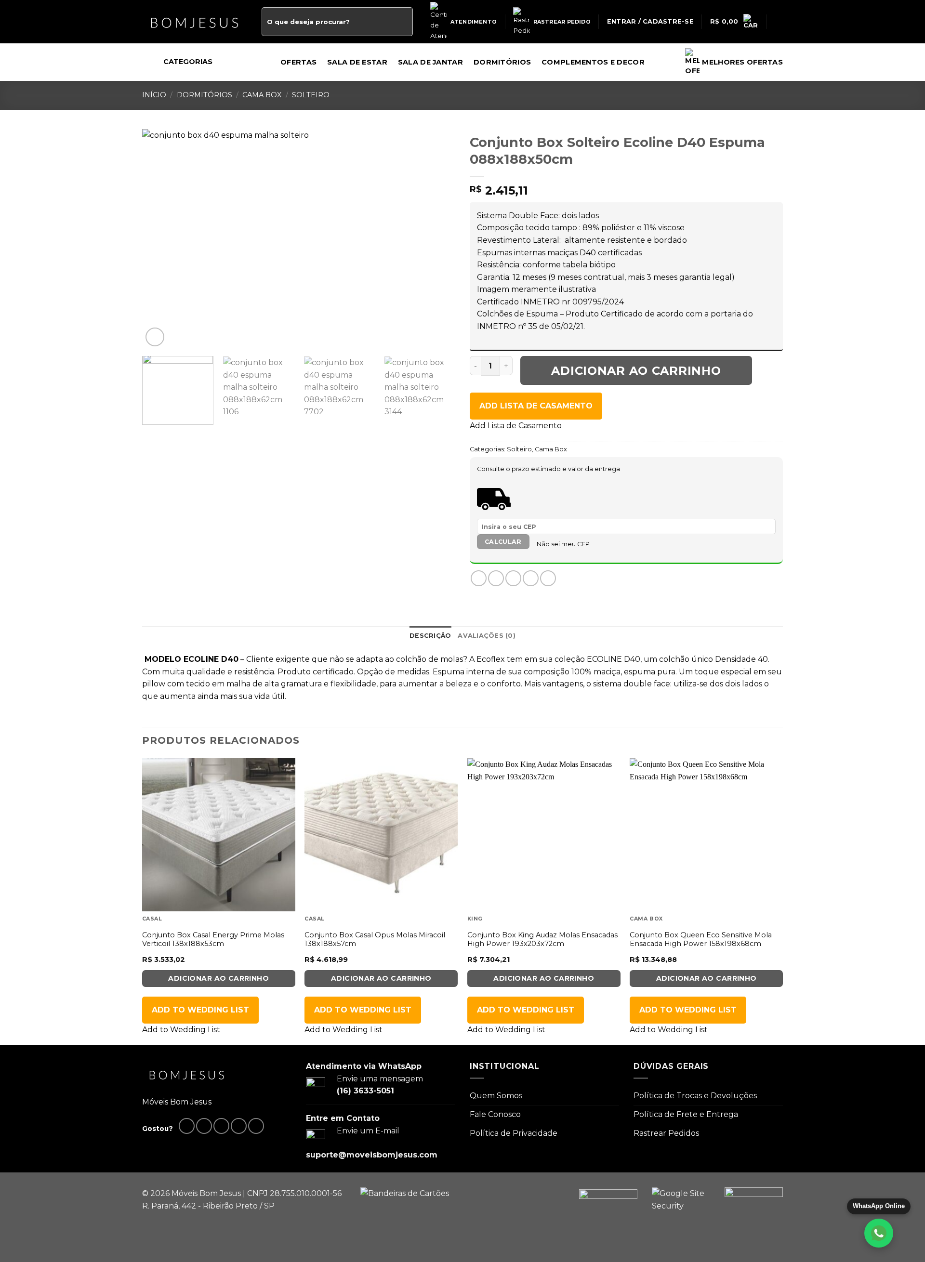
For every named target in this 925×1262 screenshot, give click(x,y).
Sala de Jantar (430, 62)
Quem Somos (496, 1095)
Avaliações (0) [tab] (486, 635)
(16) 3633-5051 (365, 1090)
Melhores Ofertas (742, 62)
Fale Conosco (495, 1114)
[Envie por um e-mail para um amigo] (513, 578)
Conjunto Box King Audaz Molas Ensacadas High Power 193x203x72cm (542, 939)
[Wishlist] (779, 21)
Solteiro (311, 95)
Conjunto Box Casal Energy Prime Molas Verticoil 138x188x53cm (213, 939)
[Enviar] (403, 21)
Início (154, 95)
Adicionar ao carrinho (636, 371)
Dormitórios (502, 62)
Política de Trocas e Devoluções (695, 1095)
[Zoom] (154, 337)
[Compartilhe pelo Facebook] (479, 578)
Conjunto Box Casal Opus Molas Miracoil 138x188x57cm (374, 939)
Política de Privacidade (513, 1133)
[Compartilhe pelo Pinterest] (531, 578)
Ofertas (298, 62)
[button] (536, 406)
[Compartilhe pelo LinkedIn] (548, 578)
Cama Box (261, 95)
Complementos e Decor (593, 62)
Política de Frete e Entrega (686, 1114)
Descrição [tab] (430, 635)
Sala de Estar (357, 62)
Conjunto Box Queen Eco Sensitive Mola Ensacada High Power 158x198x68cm (701, 939)
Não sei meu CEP (563, 544)
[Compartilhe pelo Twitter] (496, 578)
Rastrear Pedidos (666, 1133)
